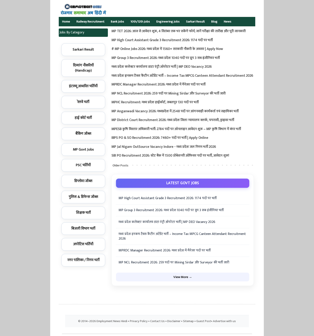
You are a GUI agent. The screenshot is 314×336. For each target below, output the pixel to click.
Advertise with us (224, 321)
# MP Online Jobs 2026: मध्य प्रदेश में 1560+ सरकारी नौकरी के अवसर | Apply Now (167, 49)
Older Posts (120, 165)
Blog (214, 21)
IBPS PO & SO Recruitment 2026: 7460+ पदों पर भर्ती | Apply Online (160, 138)
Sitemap (188, 321)
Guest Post (203, 321)
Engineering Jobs (168, 21)
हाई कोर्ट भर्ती (83, 118)
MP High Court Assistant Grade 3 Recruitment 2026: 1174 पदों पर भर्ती (162, 40)
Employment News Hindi (112, 321)
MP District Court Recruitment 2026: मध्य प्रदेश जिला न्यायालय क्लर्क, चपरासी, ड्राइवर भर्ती (173, 120)
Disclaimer (173, 321)
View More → (182, 277)
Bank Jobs (117, 21)
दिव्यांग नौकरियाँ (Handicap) (83, 67)
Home (66, 21)
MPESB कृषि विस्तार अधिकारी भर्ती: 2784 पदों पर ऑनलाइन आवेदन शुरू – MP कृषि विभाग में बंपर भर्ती (176, 129)
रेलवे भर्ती (83, 102)
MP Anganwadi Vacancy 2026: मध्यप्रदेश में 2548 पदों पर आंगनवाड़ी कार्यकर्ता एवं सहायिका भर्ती (175, 111)
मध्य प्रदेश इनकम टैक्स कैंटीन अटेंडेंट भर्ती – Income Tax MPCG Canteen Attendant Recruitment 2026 (182, 75)
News (227, 21)
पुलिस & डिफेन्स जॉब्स (83, 197)
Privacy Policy (139, 321)
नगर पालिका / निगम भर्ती (83, 260)
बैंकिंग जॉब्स (83, 134)
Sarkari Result (195, 21)
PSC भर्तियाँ (83, 165)
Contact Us (157, 321)
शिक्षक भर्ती (83, 213)
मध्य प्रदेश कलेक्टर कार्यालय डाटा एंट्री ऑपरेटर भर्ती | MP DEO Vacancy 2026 (162, 66)
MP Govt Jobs (83, 149)
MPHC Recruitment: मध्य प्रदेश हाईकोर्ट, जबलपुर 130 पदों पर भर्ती (155, 102)
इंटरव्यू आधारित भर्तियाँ (83, 86)
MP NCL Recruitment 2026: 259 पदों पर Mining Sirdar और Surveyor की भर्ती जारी (169, 93)
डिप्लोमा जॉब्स (83, 181)
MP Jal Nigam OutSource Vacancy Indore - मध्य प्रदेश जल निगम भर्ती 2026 (164, 147)
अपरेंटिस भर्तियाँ (83, 244)
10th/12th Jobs (140, 21)
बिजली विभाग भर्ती (83, 228)
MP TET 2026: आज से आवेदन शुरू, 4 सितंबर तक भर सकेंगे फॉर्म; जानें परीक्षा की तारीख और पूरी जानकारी (179, 31)
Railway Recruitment (90, 21)
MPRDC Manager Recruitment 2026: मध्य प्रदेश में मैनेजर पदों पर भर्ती (158, 84)
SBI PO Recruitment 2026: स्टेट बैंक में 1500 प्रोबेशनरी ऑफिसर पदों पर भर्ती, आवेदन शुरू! (170, 155)
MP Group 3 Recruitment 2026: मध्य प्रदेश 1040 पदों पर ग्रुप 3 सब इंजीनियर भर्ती (166, 58)
